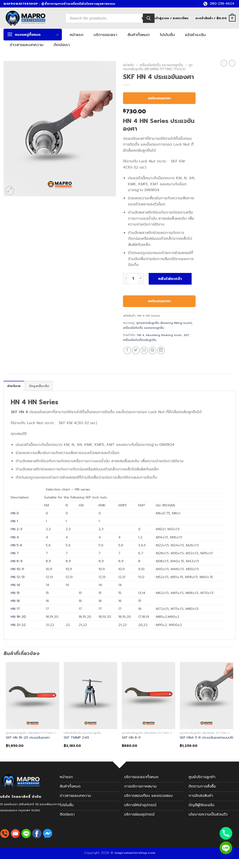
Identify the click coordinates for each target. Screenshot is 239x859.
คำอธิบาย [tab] (14, 386)
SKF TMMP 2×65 (76, 737)
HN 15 (15, 592)
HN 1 (14, 521)
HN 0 (15, 513)
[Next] (232, 709)
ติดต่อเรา (62, 45)
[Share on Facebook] (127, 350)
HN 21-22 (18, 624)
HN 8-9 (16, 561)
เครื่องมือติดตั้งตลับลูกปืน (139, 340)
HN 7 (15, 553)
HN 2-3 (16, 529)
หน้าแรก (76, 35)
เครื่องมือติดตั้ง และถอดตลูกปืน (161, 65)
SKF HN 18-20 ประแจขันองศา (28, 737)
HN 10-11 (17, 569)
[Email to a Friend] (144, 350)
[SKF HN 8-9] (148, 695)
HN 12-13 (18, 577)
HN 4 (140, 335)
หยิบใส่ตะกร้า (170, 279)
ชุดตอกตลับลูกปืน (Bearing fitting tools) (158, 67)
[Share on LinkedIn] (161, 350)
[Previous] (6, 709)
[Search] (149, 18)
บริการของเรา (105, 35)
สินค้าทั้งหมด (138, 35)
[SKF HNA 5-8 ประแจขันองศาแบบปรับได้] (206, 695)
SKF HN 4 (19, 412)
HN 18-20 (18, 616)
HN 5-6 (16, 545)
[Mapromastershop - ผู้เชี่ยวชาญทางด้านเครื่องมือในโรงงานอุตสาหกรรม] (31, 18)
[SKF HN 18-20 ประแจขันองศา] (32, 695)
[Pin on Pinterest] (152, 350)
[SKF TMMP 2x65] (90, 695)
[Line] (226, 847)
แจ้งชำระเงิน (195, 35)
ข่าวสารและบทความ (26, 45)
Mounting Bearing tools (164, 335)
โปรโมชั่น (167, 35)
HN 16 (15, 600)
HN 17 (15, 608)
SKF (186, 335)
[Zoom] (9, 190)
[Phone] (226, 833)
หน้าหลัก (128, 65)
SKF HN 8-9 (131, 737)
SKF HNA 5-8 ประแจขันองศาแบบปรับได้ (209, 737)
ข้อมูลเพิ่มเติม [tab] (39, 386)
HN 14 (15, 584)
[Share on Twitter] (136, 350)
